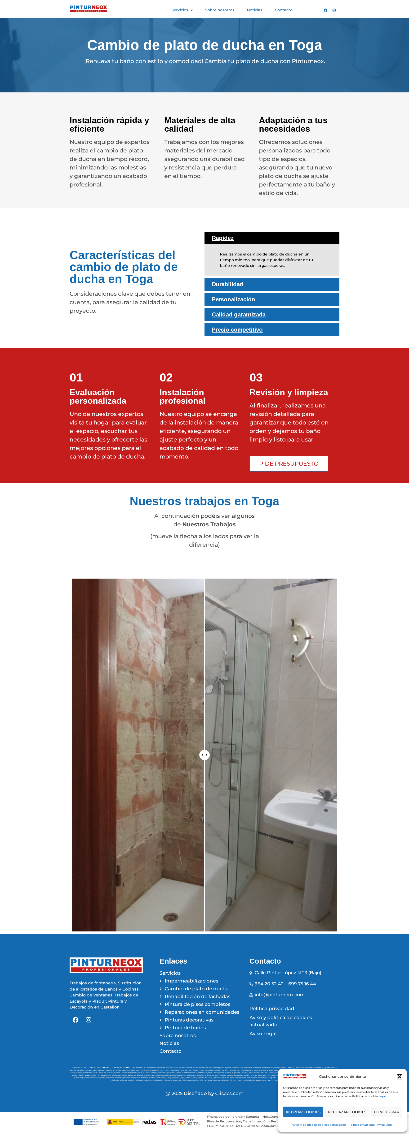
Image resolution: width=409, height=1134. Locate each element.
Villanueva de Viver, (190, 1080)
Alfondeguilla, (219, 1068)
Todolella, (176, 1078)
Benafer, (102, 1070)
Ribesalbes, (239, 1075)
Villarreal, (217, 1080)
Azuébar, (81, 1070)
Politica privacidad (361, 1124)
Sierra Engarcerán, (123, 1078)
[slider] (204, 755)
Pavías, (125, 1075)
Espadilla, (154, 1073)
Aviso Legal (385, 1124)
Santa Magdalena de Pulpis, (86, 1078)
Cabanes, (184, 1070)
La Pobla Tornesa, (226, 1075)
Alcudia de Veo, (206, 1068)
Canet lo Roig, (199, 1070)
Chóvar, (79, 1073)
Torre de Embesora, (221, 1078)
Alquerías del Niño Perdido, (282, 1068)
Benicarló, (126, 1070)
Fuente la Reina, (189, 1073)
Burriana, (175, 1070)
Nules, (75, 1075)
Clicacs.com (229, 1093)
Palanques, (117, 1075)
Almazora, (248, 1068)
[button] (399, 1076)
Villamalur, (159, 1080)
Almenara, (266, 1068)
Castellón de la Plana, (250, 1070)
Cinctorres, (88, 1073)
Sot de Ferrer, (143, 1078)
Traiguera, (272, 1078)
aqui (382, 1096)
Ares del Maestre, (315, 1068)
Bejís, (95, 1070)
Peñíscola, (132, 1075)
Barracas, (89, 1070)
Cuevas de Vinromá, (129, 1073)
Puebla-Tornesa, (212, 1075)
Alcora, (196, 1068)
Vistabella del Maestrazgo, (255, 1080)
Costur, (117, 1073)
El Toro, (194, 1078)
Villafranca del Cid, (128, 1080)
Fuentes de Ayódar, (204, 1073)
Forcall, (179, 1073)
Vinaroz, (240, 1080)
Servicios (179, 10)
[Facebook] (325, 10)
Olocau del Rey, (84, 1075)
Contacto (284, 10)
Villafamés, (115, 1080)
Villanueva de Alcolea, (173, 1080)
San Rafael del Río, (275, 1075)
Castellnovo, (235, 1070)
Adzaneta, (161, 1068)
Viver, (269, 1080)
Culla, (140, 1073)
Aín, (168, 1068)
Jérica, (251, 1073)
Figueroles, (171, 1073)
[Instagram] (334, 10)
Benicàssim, (146, 1070)
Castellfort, (225, 1070)
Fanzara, (162, 1073)
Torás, (188, 1078)
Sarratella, (110, 1078)
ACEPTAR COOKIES (303, 1112)
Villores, (232, 1080)
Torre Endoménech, (238, 1078)
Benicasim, (136, 1070)
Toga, (182, 1078)
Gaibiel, (216, 1073)
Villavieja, (225, 1080)
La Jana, (244, 1073)
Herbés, (228, 1073)
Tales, (158, 1078)
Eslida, (146, 1073)
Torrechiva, (263, 1078)
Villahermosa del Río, (145, 1080)
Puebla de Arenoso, (178, 1075)
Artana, (334, 1068)
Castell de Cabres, (213, 1070)
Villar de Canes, (206, 1080)
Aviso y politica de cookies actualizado (319, 1124)
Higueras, (236, 1073)
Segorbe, (102, 1078)
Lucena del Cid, (261, 1073)
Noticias (254, 10)
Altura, (297, 1068)
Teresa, (164, 1078)
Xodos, (73, 1073)
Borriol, (168, 1070)
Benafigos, (110, 1070)
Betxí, (162, 1070)
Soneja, (134, 1078)
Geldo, (222, 1073)
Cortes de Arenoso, (106, 1073)
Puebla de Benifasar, (196, 1075)
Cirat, (95, 1073)
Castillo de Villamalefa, (269, 1070)
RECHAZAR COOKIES (347, 1112)
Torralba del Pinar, (205, 1078)
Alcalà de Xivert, (186, 1068)
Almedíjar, (257, 1068)
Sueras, (152, 1078)
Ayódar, (73, 1070)
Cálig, (190, 1070)
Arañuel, (304, 1068)
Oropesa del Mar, (104, 1075)
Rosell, (247, 1075)
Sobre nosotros (219, 10)
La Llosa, (271, 1073)
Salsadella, (262, 1075)
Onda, (94, 1075)
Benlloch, (155, 1070)
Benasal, (118, 1070)
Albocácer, (174, 1068)
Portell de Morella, (162, 1075)
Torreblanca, (252, 1078)
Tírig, (169, 1078)
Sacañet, (254, 1075)
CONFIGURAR (386, 1112)
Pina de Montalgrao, (146, 1075)
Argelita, (327, 1068)
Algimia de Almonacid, (234, 1068)
